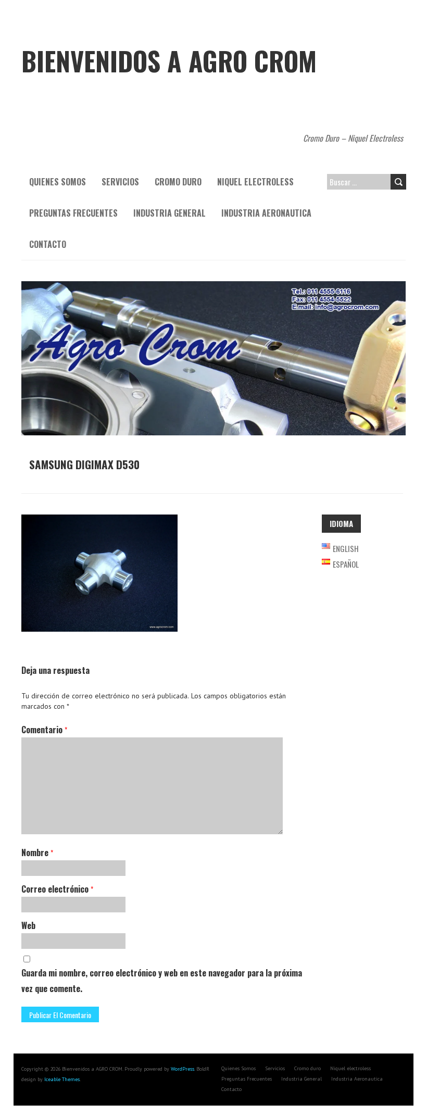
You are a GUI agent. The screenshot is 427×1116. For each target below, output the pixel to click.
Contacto (47, 244)
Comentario (44, 729)
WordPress (182, 1068)
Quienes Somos (57, 181)
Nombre (37, 852)
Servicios (120, 181)
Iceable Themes (62, 1079)
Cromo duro (178, 181)
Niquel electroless (255, 181)
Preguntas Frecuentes (73, 213)
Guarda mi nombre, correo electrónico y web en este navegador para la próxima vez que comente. (161, 981)
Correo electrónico (57, 889)
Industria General (169, 213)
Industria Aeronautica (266, 213)
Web (28, 925)
